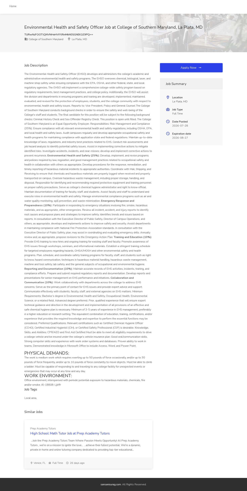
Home (12, 6)
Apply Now (189, 68)
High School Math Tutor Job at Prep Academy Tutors (70, 433)
